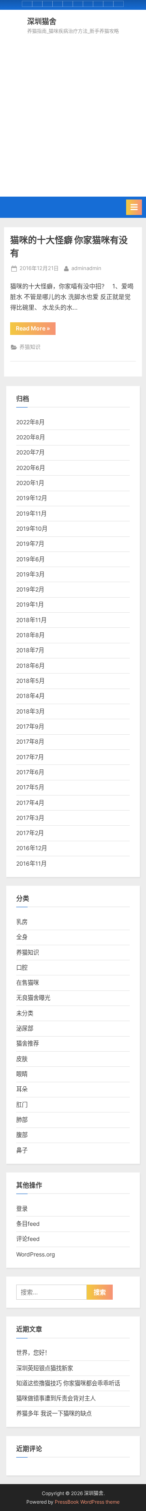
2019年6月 (30, 559)
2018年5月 (30, 680)
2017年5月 (30, 787)
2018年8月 (30, 634)
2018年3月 (30, 711)
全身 (22, 936)
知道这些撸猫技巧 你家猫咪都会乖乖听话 (68, 1383)
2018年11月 (31, 619)
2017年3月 (30, 817)
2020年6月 (30, 467)
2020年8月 (30, 437)
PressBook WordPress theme (87, 1502)
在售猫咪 (27, 982)
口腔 (22, 967)
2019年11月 (31, 513)
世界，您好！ (33, 1352)
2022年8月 (30, 422)
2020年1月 (30, 482)
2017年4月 (30, 802)
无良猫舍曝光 (33, 997)
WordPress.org (35, 1254)
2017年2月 (30, 832)
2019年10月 (31, 528)
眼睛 (22, 1073)
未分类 (24, 1013)
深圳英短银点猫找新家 (44, 1368)
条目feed (28, 1223)
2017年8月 (30, 741)
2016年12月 (31, 847)
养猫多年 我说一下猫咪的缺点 (54, 1413)
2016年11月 (31, 863)
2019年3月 (30, 574)
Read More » (34, 329)
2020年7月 (30, 452)
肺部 (22, 1119)
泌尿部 (24, 1028)
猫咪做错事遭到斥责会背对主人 (56, 1398)
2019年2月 (30, 589)
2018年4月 (30, 695)
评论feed (28, 1238)
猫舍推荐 (27, 1043)
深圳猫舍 (41, 21)
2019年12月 (31, 497)
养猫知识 (30, 347)
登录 (22, 1208)
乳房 (22, 921)
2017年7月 (30, 756)
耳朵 (22, 1089)
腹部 (22, 1134)
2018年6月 (30, 665)
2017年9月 (30, 726)
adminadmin (86, 268)
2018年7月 (30, 650)
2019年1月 (30, 604)
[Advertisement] (73, 113)
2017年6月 (30, 772)
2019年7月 (30, 543)
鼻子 (22, 1150)
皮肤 (22, 1058)
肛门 (22, 1104)
